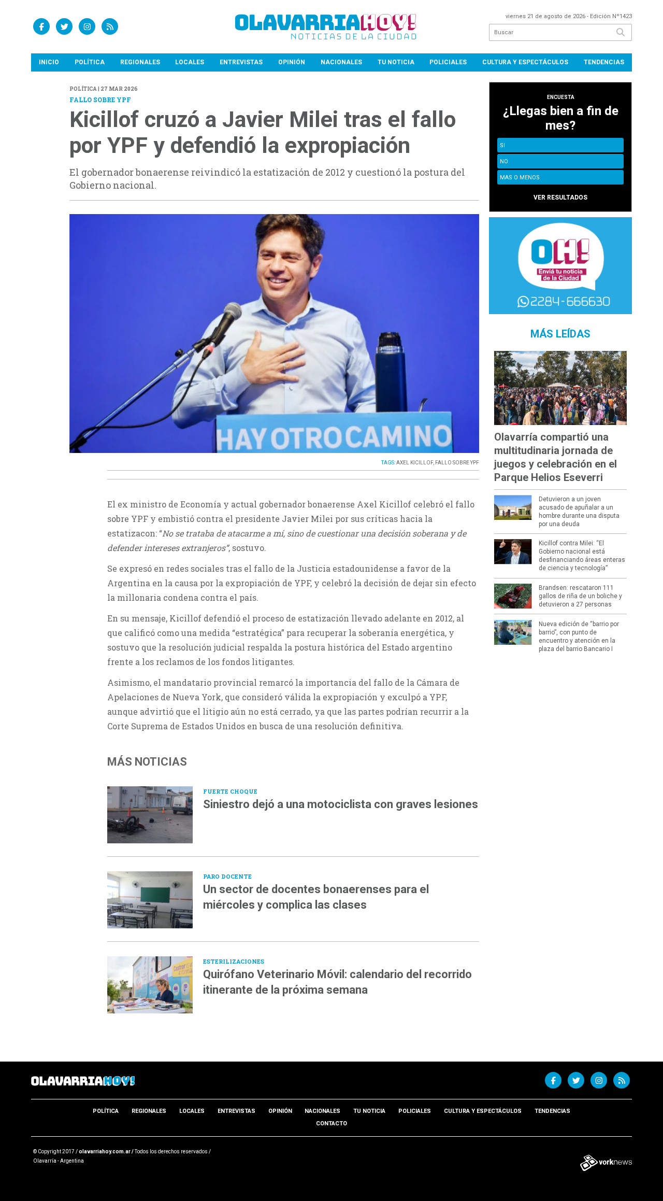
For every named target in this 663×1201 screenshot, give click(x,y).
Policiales (448, 62)
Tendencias (604, 62)
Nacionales (341, 62)
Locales (189, 62)
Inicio (49, 62)
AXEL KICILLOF (414, 462)
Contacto (331, 1123)
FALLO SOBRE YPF (457, 462)
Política (90, 62)
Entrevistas (241, 62)
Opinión (291, 62)
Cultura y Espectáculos (525, 62)
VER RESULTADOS (560, 197)
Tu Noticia (396, 62)
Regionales (140, 62)
